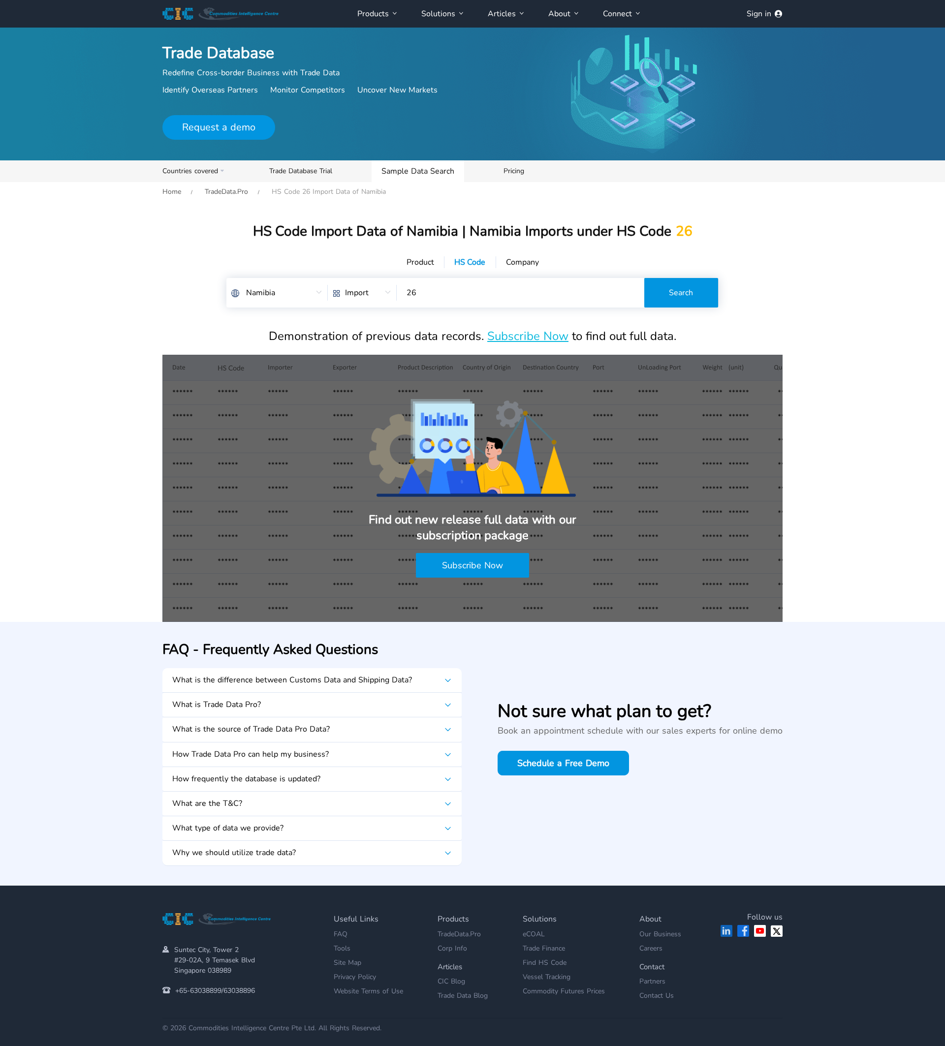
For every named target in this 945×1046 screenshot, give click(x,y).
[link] (171, 191)
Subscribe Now (527, 336)
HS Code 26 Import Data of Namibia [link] (327, 191)
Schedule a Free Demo (563, 763)
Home (171, 191)
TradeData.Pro (226, 191)
